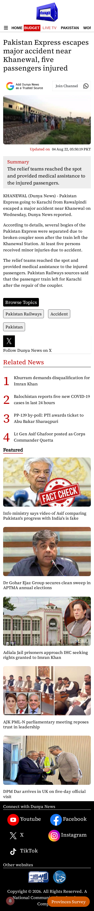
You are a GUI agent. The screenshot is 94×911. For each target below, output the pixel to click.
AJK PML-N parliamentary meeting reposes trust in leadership (46, 724)
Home (16, 28)
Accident (59, 314)
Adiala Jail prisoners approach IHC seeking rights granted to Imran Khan (45, 654)
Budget (32, 28)
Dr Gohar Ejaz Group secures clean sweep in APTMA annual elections (47, 585)
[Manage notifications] (10, 901)
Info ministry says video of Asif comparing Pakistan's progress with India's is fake (44, 515)
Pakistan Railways (23, 314)
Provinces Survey (68, 901)
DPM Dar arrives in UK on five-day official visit (44, 793)
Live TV (49, 28)
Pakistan (70, 28)
